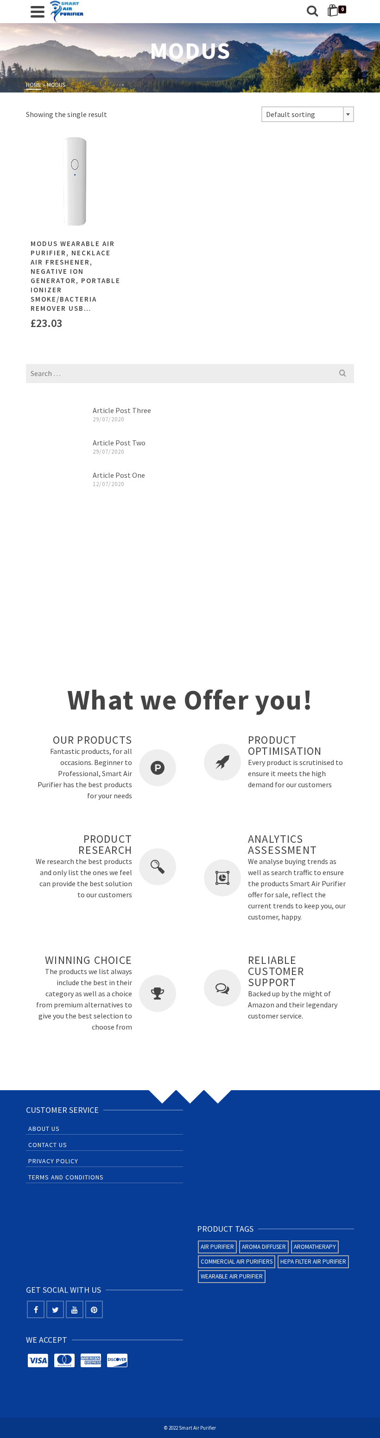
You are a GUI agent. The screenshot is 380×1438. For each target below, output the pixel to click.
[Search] (312, 11)
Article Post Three (122, 410)
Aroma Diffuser (264, 1247)
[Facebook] (35, 1309)
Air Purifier (217, 1247)
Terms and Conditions (66, 1177)
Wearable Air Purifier (232, 1276)
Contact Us (47, 1145)
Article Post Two (119, 442)
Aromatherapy (315, 1247)
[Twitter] (55, 1309)
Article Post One (119, 475)
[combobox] (307, 114)
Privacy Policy (53, 1161)
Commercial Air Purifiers (236, 1261)
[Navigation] (37, 11)
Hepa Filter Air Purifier (313, 1261)
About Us (44, 1128)
